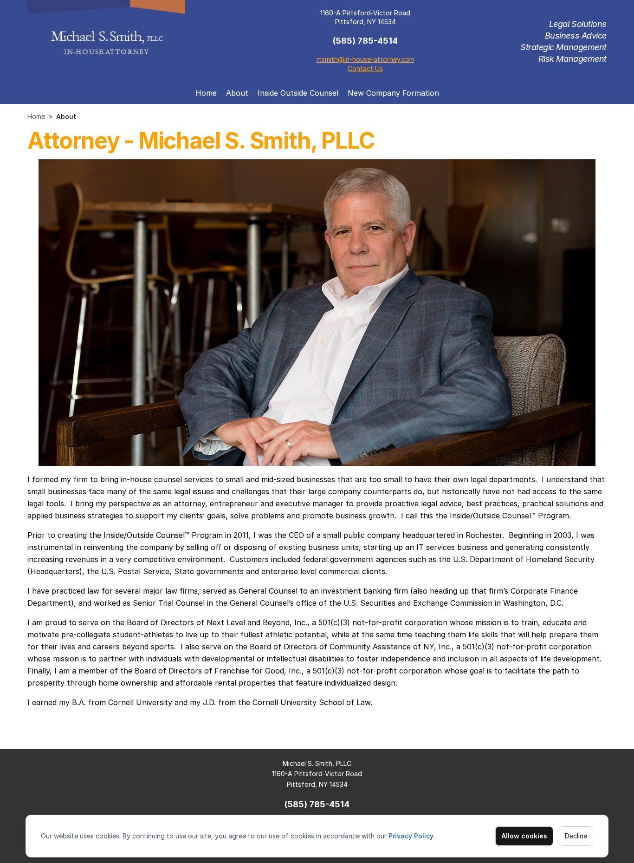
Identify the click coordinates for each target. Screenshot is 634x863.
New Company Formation (393, 93)
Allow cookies (524, 836)
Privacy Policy (410, 836)
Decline (576, 836)
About (237, 93)
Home (206, 93)
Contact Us (365, 68)
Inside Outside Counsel (298, 93)
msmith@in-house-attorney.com (365, 59)
